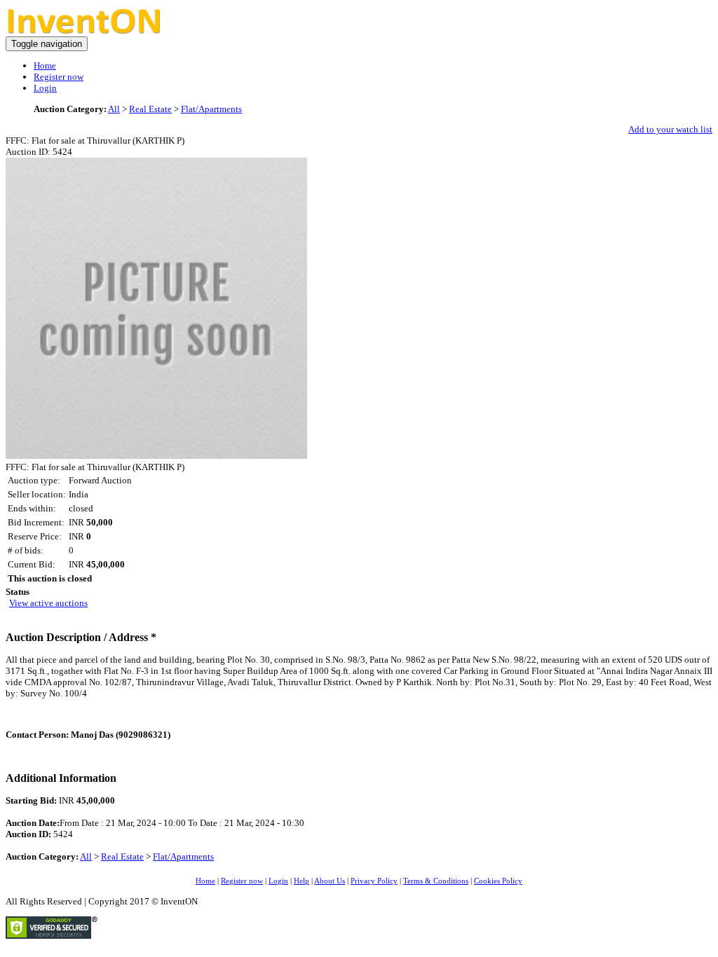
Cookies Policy (498, 880)
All (114, 109)
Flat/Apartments (211, 109)
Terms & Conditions (435, 880)
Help (301, 880)
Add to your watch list (670, 129)
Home (45, 65)
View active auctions (48, 603)
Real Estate (150, 109)
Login (45, 88)
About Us (329, 880)
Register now (58, 76)
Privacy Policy (374, 880)
